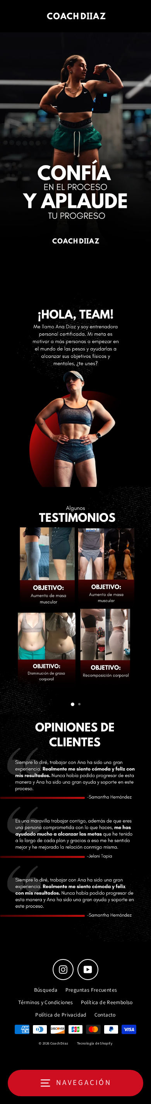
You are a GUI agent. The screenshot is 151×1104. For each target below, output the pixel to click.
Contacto (105, 1014)
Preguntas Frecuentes (91, 989)
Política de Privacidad (60, 1014)
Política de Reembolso (107, 1002)
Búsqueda (46, 989)
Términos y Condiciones (45, 1002)
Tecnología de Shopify (94, 1043)
